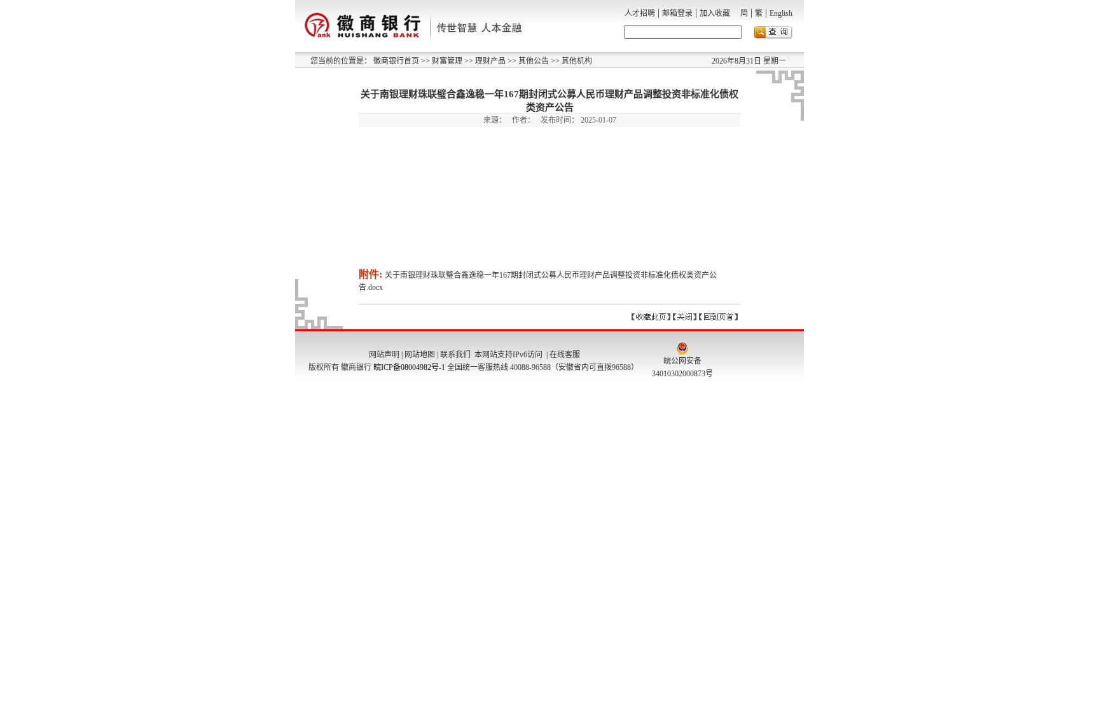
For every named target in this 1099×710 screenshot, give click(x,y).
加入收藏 (715, 13)
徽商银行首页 (396, 61)
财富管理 (446, 61)
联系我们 (455, 354)
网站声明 (384, 354)
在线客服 (565, 354)
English (781, 13)
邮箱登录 (677, 13)
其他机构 (576, 61)
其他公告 (532, 61)
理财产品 (489, 61)
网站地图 (419, 354)
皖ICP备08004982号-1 (409, 367)
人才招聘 (640, 13)
